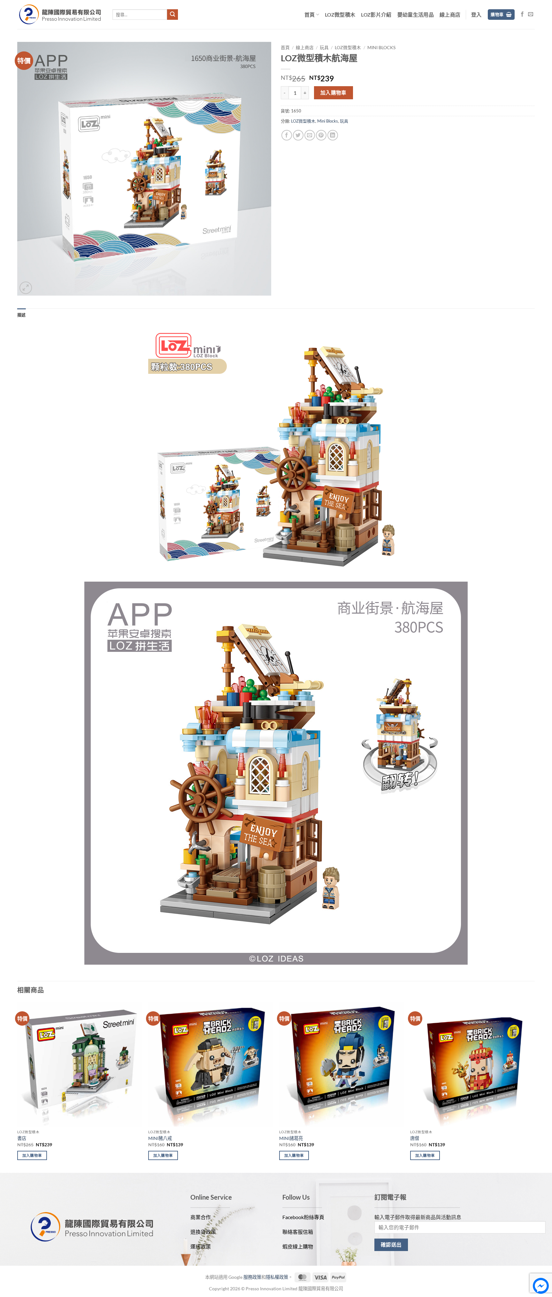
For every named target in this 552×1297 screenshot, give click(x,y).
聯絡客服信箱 (297, 1232)
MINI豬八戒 (160, 1138)
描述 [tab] (21, 314)
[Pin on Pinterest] (321, 135)
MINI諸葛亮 (291, 1138)
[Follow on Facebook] (522, 14)
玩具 (324, 47)
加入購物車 (333, 92)
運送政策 (200, 1246)
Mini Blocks (381, 47)
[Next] (534, 1086)
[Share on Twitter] (298, 135)
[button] (476, 14)
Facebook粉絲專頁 (303, 1217)
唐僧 (414, 1138)
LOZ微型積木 (340, 14)
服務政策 (252, 1277)
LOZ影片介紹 (376, 14)
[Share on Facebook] (286, 135)
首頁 (309, 14)
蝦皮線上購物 (297, 1246)
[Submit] (172, 14)
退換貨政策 (203, 1232)
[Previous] (17, 1086)
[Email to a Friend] (309, 135)
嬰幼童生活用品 (415, 14)
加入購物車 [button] (32, 1155)
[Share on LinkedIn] (332, 135)
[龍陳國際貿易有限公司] (60, 14)
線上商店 (450, 14)
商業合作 (200, 1217)
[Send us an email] (530, 14)
